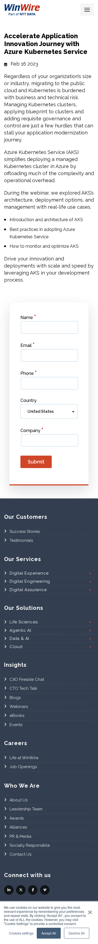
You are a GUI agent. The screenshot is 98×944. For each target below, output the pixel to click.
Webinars (19, 706)
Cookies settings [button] (21, 933)
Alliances (18, 827)
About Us (18, 800)
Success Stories (25, 531)
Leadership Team (26, 809)
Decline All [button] (77, 933)
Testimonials (21, 540)
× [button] (90, 910)
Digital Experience (29, 573)
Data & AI (19, 638)
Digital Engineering (30, 581)
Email (27, 344)
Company (31, 429)
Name (28, 316)
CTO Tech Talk (23, 688)
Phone (28, 372)
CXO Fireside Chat (27, 679)
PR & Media (20, 836)
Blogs (15, 697)
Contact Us (20, 854)
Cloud (16, 646)
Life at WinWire (24, 757)
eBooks (17, 715)
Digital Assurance (28, 589)
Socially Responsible (30, 845)
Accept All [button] (48, 933)
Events (16, 724)
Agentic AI (20, 630)
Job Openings (23, 766)
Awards (17, 818)
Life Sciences (24, 622)
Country (28, 400)
